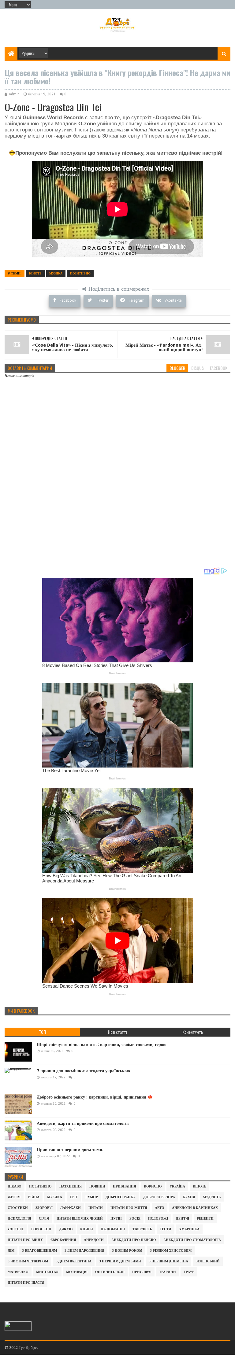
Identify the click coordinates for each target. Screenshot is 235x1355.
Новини (97, 1186)
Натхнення (70, 1186)
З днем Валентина (73, 1261)
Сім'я (44, 1219)
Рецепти (205, 1219)
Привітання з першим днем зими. (70, 1149)
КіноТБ (35, 273)
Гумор (91, 1197)
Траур (189, 1272)
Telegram (136, 300)
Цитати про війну (25, 1240)
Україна (177, 1186)
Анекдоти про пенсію (133, 1240)
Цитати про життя (128, 1208)
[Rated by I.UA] (18, 1329)
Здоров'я (44, 1208)
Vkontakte (173, 300)
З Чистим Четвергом (28, 1261)
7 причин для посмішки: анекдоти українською (83, 1070)
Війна (33, 1197)
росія (134, 1219)
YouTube (16, 1229)
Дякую (66, 1229)
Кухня (189, 1197)
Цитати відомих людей (80, 1219)
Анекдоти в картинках (195, 1208)
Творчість (142, 1229)
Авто (159, 1208)
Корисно (153, 1186)
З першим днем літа (168, 1261)
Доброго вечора (159, 1197)
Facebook (68, 300)
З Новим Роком (127, 1251)
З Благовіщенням (39, 1251)
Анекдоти (94, 1240)
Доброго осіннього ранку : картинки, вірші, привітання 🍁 (95, 1097)
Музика (55, 273)
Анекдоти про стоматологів (192, 1240)
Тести (165, 1229)
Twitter (102, 300)
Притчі (182, 1219)
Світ (74, 1197)
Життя (14, 1197)
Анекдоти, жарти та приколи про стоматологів (83, 1123)
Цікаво (14, 1186)
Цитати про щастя (26, 1283)
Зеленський (208, 1261)
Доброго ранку (121, 1197)
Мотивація (77, 1272)
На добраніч (113, 1229)
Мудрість (212, 1197)
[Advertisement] (117, 520)
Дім (11, 1251)
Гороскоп (41, 1229)
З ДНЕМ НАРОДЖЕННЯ (84, 1251)
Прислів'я (141, 1272)
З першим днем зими (120, 1261)
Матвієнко (18, 1272)
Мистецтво (47, 1272)
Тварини (167, 1272)
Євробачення (63, 1240)
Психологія (19, 1219)
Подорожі (158, 1219)
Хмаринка (189, 1229)
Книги (86, 1229)
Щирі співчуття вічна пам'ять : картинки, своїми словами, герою (101, 1044)
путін (116, 1219)
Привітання (124, 1186)
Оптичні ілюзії (110, 1272)
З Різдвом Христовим (171, 1251)
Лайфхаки (70, 1208)
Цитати (95, 1208)
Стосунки (18, 1208)
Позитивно (80, 273)
